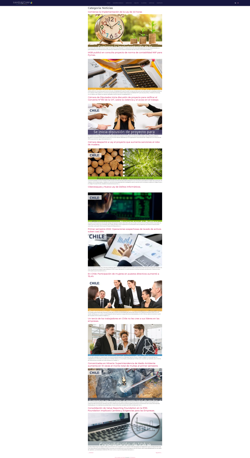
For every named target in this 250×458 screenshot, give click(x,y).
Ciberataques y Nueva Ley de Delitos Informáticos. (114, 186)
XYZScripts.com (132, 457)
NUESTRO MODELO (118, 3)
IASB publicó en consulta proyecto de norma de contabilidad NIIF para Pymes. (125, 53)
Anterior (90, 452)
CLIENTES (143, 3)
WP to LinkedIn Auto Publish (120, 457)
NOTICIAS (151, 3)
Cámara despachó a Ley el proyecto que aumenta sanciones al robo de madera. (124, 143)
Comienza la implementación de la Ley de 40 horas (115, 12)
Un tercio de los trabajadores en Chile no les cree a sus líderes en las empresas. (123, 319)
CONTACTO (159, 3)
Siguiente (159, 452)
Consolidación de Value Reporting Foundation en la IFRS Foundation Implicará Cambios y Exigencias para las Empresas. (121, 409)
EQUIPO (136, 3)
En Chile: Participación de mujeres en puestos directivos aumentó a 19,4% (123, 275)
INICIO (108, 3)
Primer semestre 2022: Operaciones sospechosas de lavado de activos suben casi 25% (124, 230)
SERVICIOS (129, 3)
